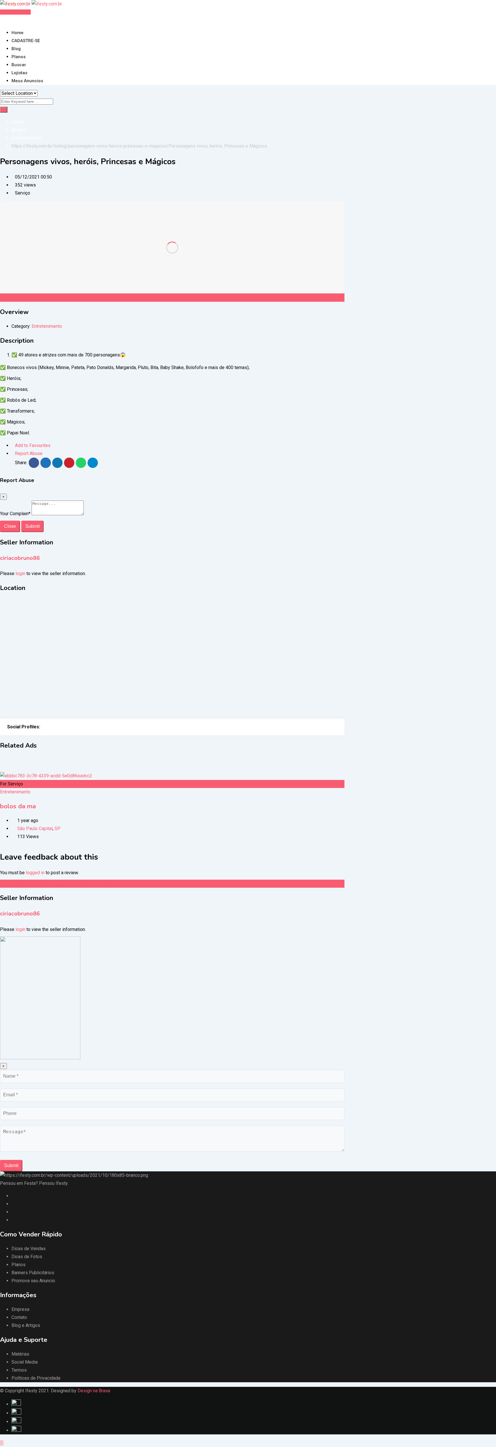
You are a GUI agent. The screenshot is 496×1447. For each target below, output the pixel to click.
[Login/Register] (1, 20)
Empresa (20, 1309)
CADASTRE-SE (25, 40)
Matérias (20, 1354)
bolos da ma (18, 806)
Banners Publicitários (32, 1272)
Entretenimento (47, 326)
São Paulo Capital (35, 828)
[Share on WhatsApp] (81, 463)
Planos (18, 56)
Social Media (24, 1362)
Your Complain (15, 513)
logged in (35, 872)
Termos (19, 1370)
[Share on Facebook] (34, 463)
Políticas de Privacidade (36, 1378)
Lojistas (19, 72)
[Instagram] (43, 727)
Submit (32, 526)
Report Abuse (28, 453)
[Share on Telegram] (93, 463)
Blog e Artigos (25, 1325)
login (20, 573)
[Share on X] (45, 463)
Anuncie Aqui (17, 12)
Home (17, 32)
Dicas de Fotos (26, 1256)
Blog (16, 48)
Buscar (18, 64)
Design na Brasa (94, 1390)
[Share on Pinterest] (69, 463)
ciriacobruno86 (20, 558)
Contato (19, 1317)
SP (58, 828)
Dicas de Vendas (28, 1248)
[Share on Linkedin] (57, 463)
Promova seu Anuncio (33, 1280)
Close (10, 526)
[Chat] (6, 20)
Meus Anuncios (27, 80)
